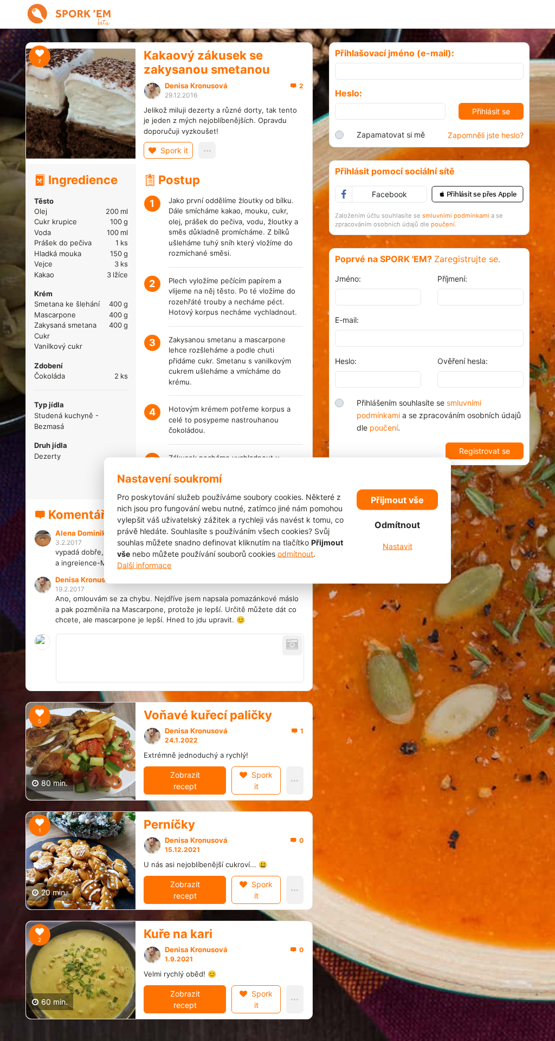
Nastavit (397, 545)
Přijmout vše (397, 499)
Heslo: (348, 93)
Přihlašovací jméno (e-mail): (394, 53)
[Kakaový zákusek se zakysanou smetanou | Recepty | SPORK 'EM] (69, 14)
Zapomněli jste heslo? (486, 135)
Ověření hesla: (462, 361)
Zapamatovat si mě (391, 134)
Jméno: (348, 278)
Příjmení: (452, 278)
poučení (443, 224)
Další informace (144, 565)
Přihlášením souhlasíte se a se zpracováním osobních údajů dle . (439, 415)
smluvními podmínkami (455, 215)
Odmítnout (397, 524)
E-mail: (347, 319)
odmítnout (295, 553)
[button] (477, 194)
